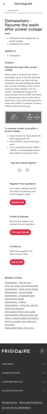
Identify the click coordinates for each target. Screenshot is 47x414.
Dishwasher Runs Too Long (19, 328)
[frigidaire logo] (16, 351)
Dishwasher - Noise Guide (18, 292)
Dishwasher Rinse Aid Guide (20, 311)
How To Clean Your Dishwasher (21, 286)
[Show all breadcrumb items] (4, 10)
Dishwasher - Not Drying (18, 282)
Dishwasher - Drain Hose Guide (21, 289)
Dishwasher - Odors (15, 302)
